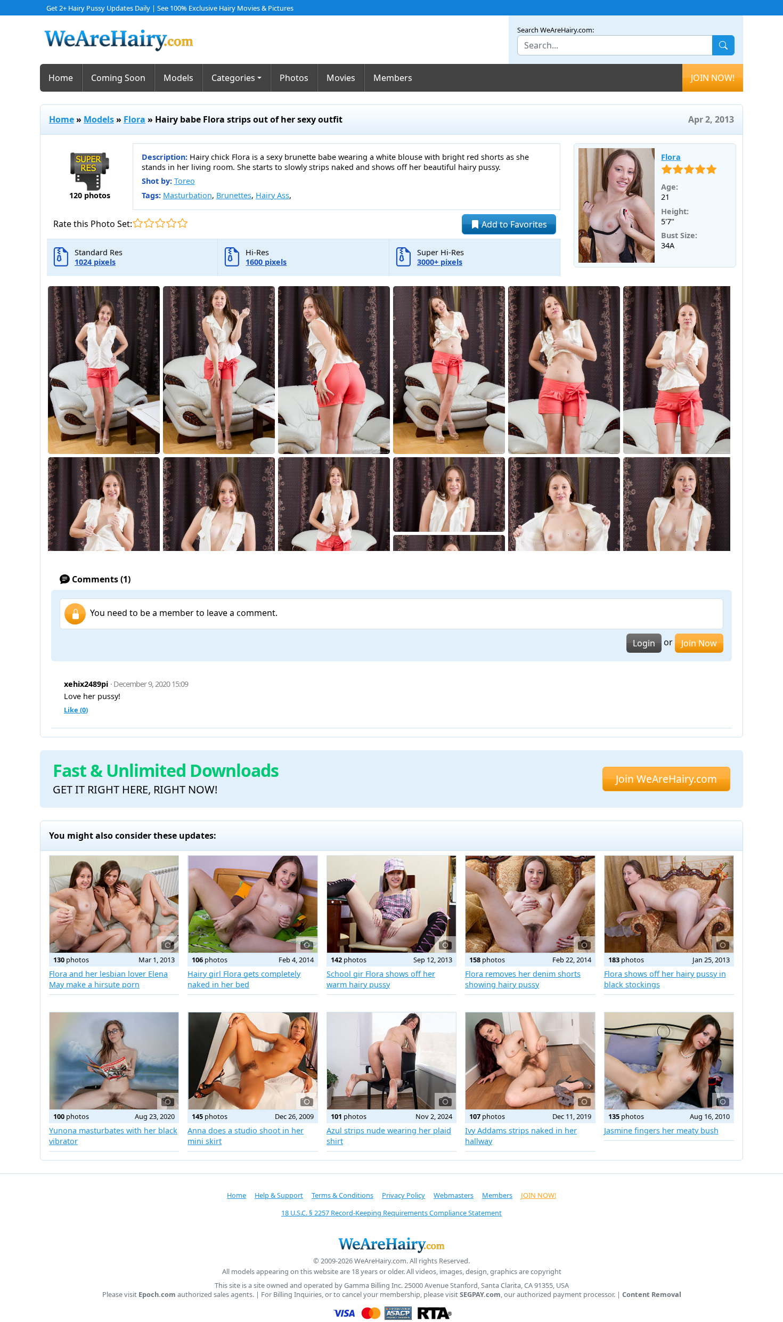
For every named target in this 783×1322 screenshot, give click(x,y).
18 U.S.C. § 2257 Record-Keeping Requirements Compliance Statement (391, 1213)
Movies (341, 78)
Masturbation (187, 195)
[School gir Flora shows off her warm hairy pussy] (391, 904)
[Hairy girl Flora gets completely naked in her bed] (252, 904)
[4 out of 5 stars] (171, 223)
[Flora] (616, 205)
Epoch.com (157, 1294)
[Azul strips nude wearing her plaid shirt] (391, 1061)
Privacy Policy (403, 1195)
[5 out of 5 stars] (182, 223)
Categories (233, 78)
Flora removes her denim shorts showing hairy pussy (523, 979)
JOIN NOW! (713, 78)
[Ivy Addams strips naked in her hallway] (530, 1061)
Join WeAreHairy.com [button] (666, 779)
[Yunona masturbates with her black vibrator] (114, 1061)
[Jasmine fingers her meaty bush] (669, 1061)
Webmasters (454, 1195)
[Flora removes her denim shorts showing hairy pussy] (530, 904)
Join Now (699, 643)
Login (644, 643)
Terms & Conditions (342, 1195)
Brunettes (233, 195)
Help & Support (279, 1195)
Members (392, 78)
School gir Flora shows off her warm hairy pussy (381, 979)
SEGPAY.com (480, 1294)
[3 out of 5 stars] (160, 223)
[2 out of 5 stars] (148, 223)
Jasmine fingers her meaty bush (661, 1130)
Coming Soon (118, 78)
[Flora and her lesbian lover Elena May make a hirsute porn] (114, 904)
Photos (294, 78)
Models (178, 78)
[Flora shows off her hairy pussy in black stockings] (669, 904)
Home (60, 78)
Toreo (184, 181)
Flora (134, 119)
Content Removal (651, 1294)
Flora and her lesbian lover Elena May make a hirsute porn (108, 979)
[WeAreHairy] (391, 1245)
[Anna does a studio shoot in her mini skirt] (252, 1061)
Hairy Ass (272, 195)
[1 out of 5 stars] (137, 223)
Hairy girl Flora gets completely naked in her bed (243, 979)
